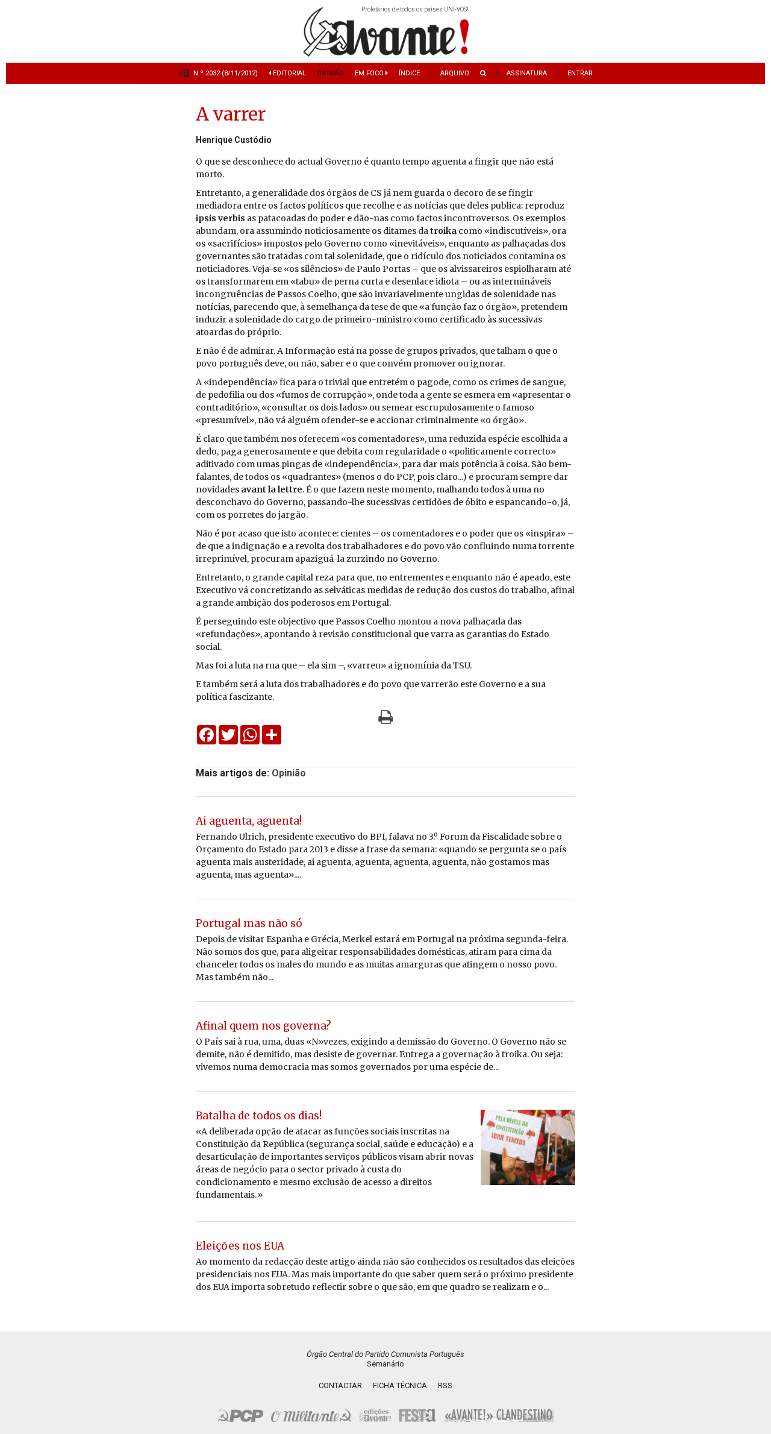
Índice (409, 73)
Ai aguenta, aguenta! (249, 821)
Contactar (340, 1385)
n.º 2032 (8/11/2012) (225, 73)
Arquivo (454, 73)
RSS (445, 1385)
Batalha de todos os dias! (259, 1115)
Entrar (580, 73)
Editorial (288, 73)
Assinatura (527, 73)
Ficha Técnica (400, 1385)
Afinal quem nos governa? (263, 1026)
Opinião (330, 73)
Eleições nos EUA (240, 1246)
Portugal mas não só (249, 923)
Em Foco (370, 73)
